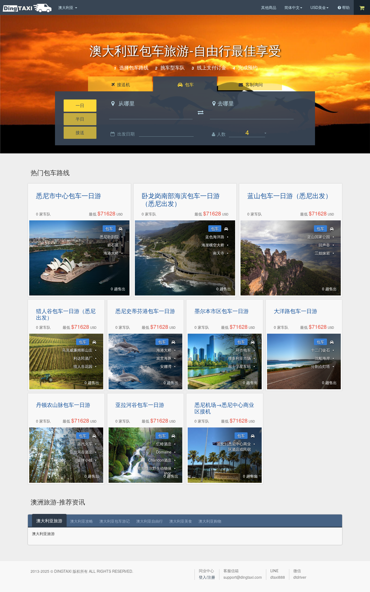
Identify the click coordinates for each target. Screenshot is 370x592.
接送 (80, 132)
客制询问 (253, 84)
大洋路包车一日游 (295, 311)
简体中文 (292, 7)
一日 (80, 105)
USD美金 (318, 7)
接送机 (123, 84)
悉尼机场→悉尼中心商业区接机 (224, 407)
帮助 (346, 7)
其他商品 (268, 7)
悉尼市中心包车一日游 (68, 196)
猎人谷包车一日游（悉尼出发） (66, 314)
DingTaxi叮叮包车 (27, 8)
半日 (80, 119)
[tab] (49, 520)
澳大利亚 (66, 7)
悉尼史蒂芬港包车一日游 (145, 311)
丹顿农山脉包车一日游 (63, 404)
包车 (189, 84)
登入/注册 (207, 577)
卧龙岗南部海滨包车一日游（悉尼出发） (181, 199)
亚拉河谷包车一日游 (139, 404)
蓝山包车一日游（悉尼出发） (289, 196)
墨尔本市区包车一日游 (221, 311)
